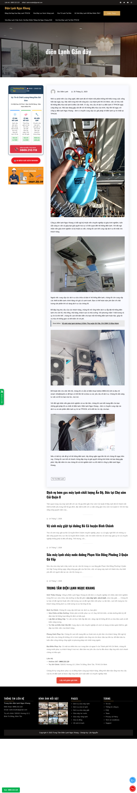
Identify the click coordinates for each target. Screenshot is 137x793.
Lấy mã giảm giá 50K (68, 680)
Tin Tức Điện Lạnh (58, 479)
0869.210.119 (64, 662)
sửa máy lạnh (91, 598)
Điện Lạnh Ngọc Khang (17, 8)
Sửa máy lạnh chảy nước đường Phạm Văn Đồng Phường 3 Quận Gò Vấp (87, 557)
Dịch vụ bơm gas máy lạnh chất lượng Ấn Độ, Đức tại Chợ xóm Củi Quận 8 (86, 494)
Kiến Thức (112, 13)
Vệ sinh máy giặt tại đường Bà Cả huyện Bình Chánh (80, 525)
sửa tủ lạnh (102, 598)
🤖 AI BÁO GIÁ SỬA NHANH (26, 161)
